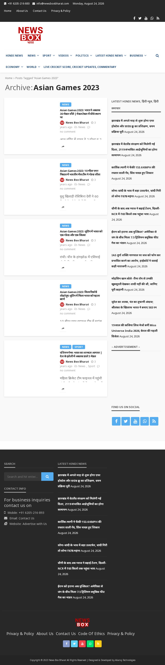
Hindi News (14, 55)
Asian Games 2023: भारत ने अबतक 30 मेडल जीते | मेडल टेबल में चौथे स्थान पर (80, 113)
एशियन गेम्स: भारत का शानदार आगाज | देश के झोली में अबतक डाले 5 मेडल (81, 354)
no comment (67, 131)
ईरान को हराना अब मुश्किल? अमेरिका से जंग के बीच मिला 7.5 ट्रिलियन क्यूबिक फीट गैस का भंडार (135, 237)
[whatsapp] (152, 18)
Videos (63, 55)
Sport (47, 55)
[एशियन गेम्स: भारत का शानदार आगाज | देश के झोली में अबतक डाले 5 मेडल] (30, 342)
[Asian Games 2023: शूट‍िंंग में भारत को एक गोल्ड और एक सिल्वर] (30, 221)
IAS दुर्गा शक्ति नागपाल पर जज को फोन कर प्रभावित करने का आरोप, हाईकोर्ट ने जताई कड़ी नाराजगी (136, 260)
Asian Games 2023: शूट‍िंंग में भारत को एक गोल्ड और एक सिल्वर (81, 233)
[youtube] (146, 18)
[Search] (157, 55)
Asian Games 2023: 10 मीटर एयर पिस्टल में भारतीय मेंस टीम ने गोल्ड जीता (80, 172)
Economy (13, 67)
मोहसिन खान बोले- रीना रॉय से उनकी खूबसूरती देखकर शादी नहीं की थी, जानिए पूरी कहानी (134, 283)
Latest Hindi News (109, 55)
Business (136, 55)
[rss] (158, 18)
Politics (82, 55)
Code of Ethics (91, 633)
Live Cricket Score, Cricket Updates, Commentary (80, 67)
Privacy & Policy (60, 11)
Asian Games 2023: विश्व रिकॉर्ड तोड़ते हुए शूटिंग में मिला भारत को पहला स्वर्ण (80, 295)
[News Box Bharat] (30, 35)
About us (22, 11)
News (31, 55)
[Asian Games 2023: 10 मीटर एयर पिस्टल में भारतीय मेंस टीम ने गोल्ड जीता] (30, 160)
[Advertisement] (109, 35)
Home (7, 11)
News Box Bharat (77, 122)
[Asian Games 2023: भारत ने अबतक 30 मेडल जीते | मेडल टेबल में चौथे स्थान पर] (30, 99)
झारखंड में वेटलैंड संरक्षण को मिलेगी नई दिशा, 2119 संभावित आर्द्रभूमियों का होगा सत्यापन (134, 149)
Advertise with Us (35, 524)
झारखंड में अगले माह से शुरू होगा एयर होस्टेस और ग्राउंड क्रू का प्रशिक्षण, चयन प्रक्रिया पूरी (133, 126)
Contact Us (39, 11)
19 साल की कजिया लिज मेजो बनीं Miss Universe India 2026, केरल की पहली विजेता (134, 330)
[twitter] (140, 18)
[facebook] (134, 18)
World (32, 67)
